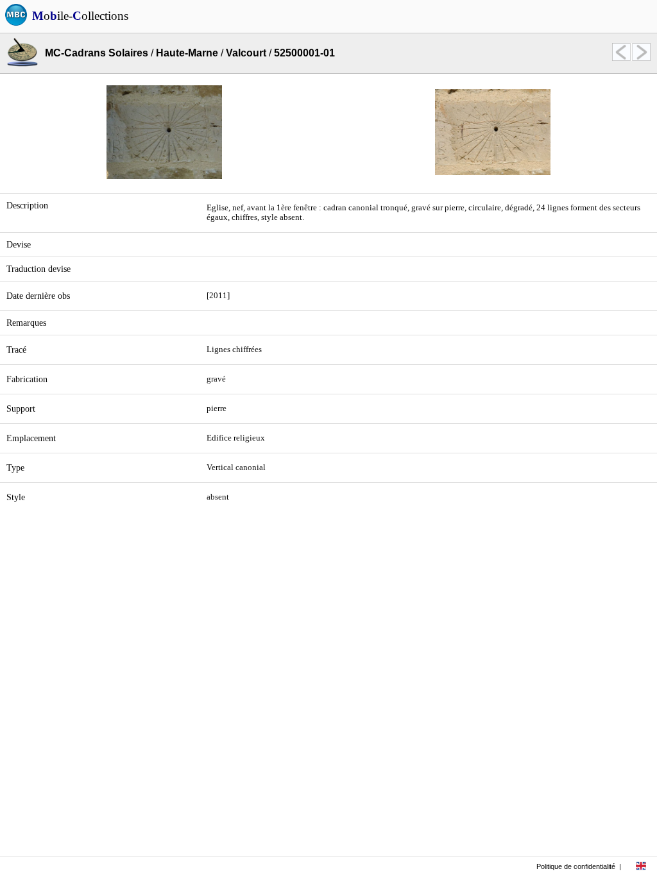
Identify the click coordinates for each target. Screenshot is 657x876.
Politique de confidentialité (575, 866)
